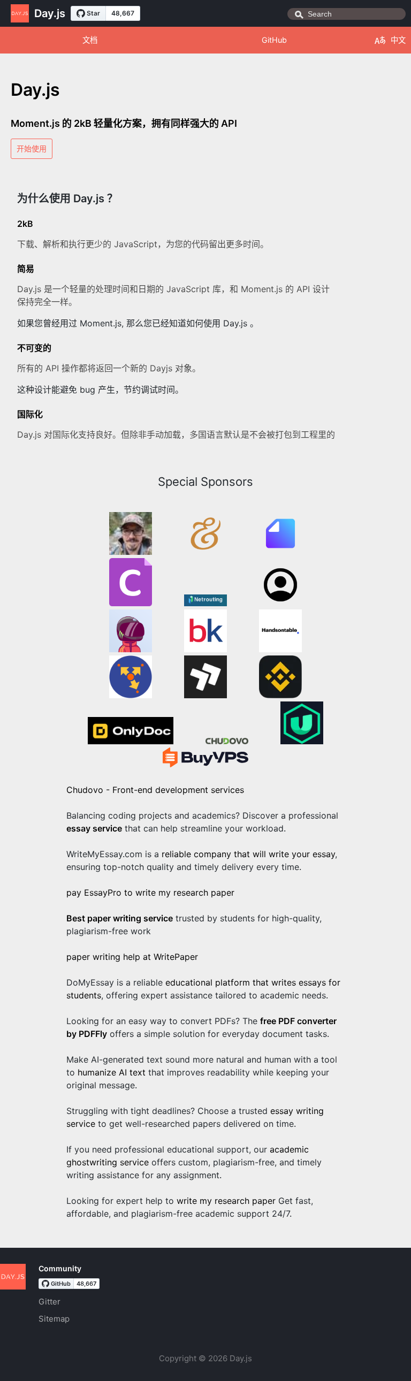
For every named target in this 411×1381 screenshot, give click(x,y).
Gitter (49, 1301)
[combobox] (346, 14)
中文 (398, 39)
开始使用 (32, 148)
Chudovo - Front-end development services (155, 789)
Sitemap (54, 1319)
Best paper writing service (119, 918)
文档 (89, 39)
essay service (94, 828)
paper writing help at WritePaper (132, 956)
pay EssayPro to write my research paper (150, 892)
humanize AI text (112, 1072)
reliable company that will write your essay (248, 854)
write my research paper (226, 1200)
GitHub (274, 39)
